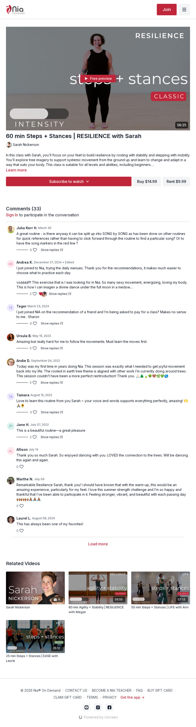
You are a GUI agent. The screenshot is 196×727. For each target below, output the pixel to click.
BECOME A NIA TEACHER (111, 690)
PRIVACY (110, 697)
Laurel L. (23, 518)
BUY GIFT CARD (160, 690)
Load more (98, 543)
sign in (12, 214)
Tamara (22, 395)
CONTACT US (76, 690)
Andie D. (23, 361)
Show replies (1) (52, 250)
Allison (22, 449)
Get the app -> (132, 697)
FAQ (139, 690)
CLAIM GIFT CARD (68, 697)
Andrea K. (24, 262)
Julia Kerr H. (26, 228)
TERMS (92, 697)
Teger (21, 306)
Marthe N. (24, 479)
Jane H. (22, 425)
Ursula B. (24, 336)
